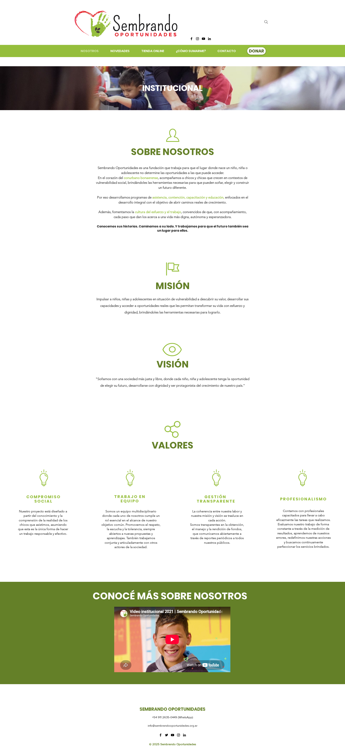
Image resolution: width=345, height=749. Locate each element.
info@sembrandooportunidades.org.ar (172, 725)
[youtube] (203, 39)
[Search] (266, 22)
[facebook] (191, 39)
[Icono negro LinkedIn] (209, 39)
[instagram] (197, 39)
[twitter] (167, 735)
